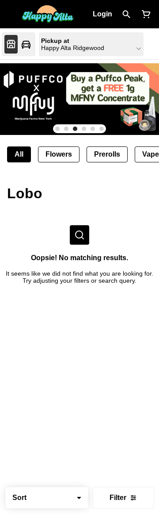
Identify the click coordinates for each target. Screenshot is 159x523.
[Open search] (126, 14)
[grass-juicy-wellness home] (47, 14)
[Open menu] (12, 13)
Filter (118, 497)
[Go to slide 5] (93, 129)
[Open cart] (144, 14)
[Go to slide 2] (66, 129)
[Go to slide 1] (57, 129)
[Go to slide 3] (75, 129)
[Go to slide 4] (84, 129)
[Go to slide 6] (101, 129)
